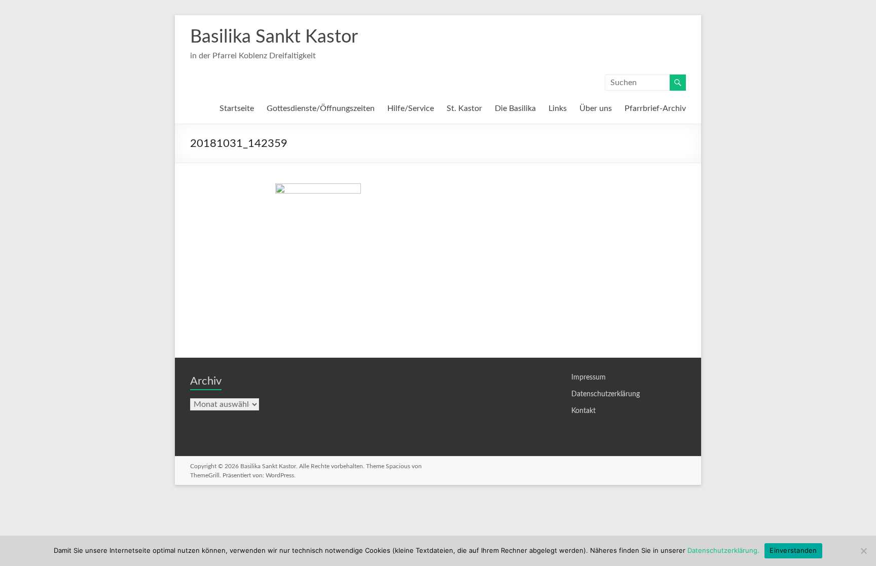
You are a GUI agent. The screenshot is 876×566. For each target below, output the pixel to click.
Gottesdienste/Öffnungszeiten (321, 108)
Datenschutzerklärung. (723, 550)
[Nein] (863, 551)
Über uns (595, 108)
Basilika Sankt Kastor (274, 37)
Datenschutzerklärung (605, 394)
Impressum (588, 377)
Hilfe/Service (410, 108)
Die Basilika (515, 108)
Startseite (237, 108)
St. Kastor (464, 108)
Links (558, 108)
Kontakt (583, 410)
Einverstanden (793, 550)
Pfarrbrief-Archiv (655, 108)
